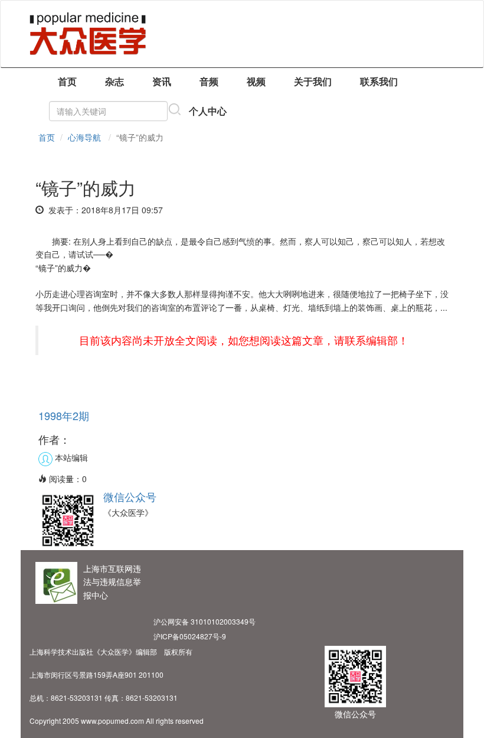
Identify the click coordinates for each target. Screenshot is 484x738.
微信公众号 (129, 496)
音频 (209, 81)
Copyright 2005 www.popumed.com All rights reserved (117, 721)
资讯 (161, 81)
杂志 (114, 81)
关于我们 (313, 81)
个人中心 (208, 111)
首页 (67, 81)
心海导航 (84, 137)
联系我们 (379, 81)
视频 (256, 81)
